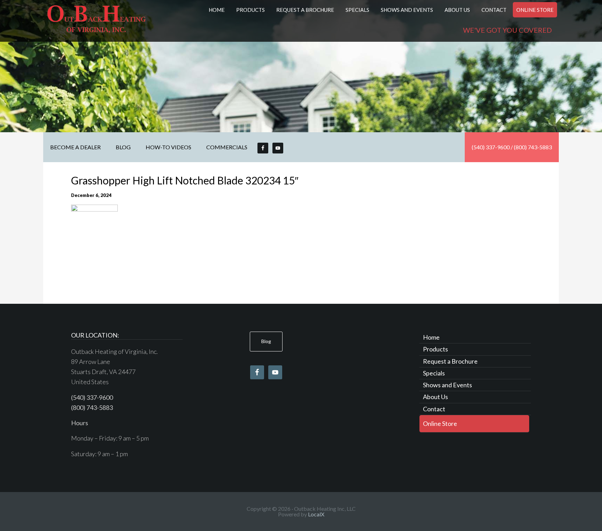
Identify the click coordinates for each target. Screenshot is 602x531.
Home (431, 337)
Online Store (440, 423)
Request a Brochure (450, 361)
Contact (434, 409)
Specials (434, 373)
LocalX (316, 514)
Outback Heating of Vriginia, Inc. (96, 21)
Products (435, 349)
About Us (435, 397)
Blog (266, 341)
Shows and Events (447, 385)
